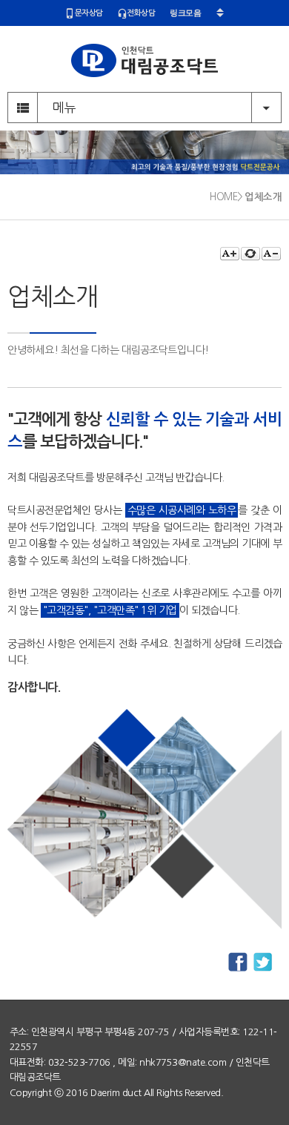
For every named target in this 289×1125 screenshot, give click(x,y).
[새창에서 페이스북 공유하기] (238, 962)
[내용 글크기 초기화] (250, 253)
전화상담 (141, 13)
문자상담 (89, 13)
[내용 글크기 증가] (229, 253)
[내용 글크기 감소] (271, 253)
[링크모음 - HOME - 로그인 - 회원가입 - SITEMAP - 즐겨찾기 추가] (196, 13)
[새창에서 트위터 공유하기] (263, 962)
